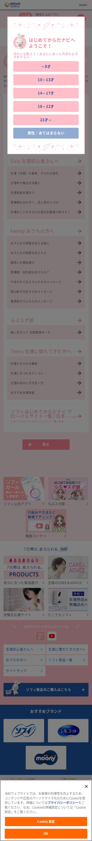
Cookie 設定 (46, 821)
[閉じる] (86, 786)
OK (46, 833)
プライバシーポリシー (63, 802)
